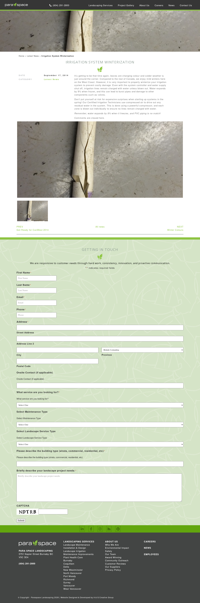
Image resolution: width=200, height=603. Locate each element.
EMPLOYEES (151, 554)
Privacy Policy (113, 569)
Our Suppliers (112, 566)
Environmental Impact (117, 547)
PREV (33, 228)
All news (100, 226)
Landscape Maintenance (76, 544)
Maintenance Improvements (78, 554)
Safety (108, 551)
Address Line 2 (25, 343)
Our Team (110, 554)
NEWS (147, 547)
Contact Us (186, 5)
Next (187, 162)
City (19, 355)
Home (21, 55)
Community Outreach (116, 560)
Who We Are (112, 544)
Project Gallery (126, 5)
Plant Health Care (73, 557)
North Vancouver (72, 573)
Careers (159, 5)
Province (107, 354)
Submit (21, 520)
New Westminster (73, 569)
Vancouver (69, 585)
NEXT (175, 228)
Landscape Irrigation (74, 551)
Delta (66, 566)
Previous (13, 162)
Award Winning (113, 557)
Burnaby (67, 560)
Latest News (33, 55)
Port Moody (69, 576)
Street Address (25, 332)
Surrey (67, 582)
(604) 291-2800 (61, 5)
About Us (144, 5)
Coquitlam (68, 563)
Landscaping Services (101, 5)
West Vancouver (72, 588)
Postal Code (24, 366)
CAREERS (150, 541)
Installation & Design (74, 547)
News (172, 5)
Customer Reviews (115, 563)
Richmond (68, 579)
